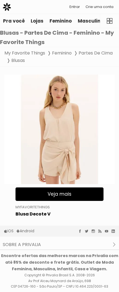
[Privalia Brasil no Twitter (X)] (88, 231)
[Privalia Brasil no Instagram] (94, 231)
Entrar (74, 6)
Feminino (62, 53)
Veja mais (59, 194)
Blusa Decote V (33, 214)
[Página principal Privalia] (7, 7)
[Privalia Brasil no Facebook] (81, 231)
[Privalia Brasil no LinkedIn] (114, 231)
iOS (10, 231)
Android (27, 231)
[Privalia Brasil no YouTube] (108, 231)
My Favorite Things (24, 53)
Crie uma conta (99, 6)
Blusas (18, 60)
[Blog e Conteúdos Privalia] (101, 231)
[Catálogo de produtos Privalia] (109, 21)
